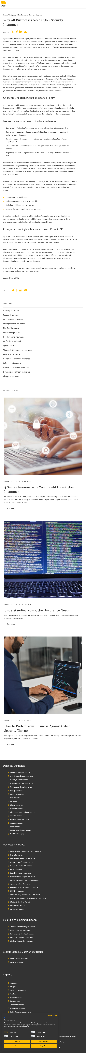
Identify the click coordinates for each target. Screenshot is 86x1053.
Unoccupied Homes (11, 310)
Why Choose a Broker (18, 990)
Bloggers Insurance (11, 376)
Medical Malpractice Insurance (21, 941)
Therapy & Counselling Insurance (22, 927)
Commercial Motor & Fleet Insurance (24, 888)
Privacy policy (52, 1015)
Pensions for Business (18, 906)
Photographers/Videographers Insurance (25, 851)
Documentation (16, 998)
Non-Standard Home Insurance (16, 367)
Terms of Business (17, 1005)
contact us (30, 271)
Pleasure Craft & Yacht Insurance (22, 812)
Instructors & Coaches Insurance (22, 934)
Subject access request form (20, 1012)
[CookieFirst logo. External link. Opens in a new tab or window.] (5, 1018)
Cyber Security (9, 345)
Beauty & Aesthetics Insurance (21, 938)
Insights (13, 987)
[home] (6, 4)
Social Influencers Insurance (20, 873)
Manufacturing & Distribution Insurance (25, 895)
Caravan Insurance (10, 315)
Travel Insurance (16, 816)
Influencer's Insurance (12, 363)
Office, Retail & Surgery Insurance (22, 877)
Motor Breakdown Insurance (20, 830)
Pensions (13, 801)
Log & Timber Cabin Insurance (21, 783)
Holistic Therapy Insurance (20, 930)
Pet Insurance (15, 827)
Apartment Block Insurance (20, 884)
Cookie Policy (59, 1042)
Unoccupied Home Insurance (21, 787)
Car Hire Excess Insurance (19, 820)
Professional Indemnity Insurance (22, 859)
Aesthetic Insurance (11, 354)
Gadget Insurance (16, 823)
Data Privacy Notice (17, 1008)
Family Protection (16, 791)
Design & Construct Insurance (21, 866)
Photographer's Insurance (14, 323)
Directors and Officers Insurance (16, 372)
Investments (14, 798)
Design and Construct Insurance (16, 359)
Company (13, 983)
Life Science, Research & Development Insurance (28, 898)
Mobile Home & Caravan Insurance (23, 952)
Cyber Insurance (16, 870)
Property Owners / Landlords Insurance (24, 880)
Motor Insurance (16, 805)
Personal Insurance (14, 765)
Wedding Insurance (17, 834)
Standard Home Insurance (20, 773)
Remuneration (15, 1001)
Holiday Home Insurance (13, 337)
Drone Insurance (16, 809)
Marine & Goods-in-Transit (20, 902)
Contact (13, 994)
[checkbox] (6, 1032)
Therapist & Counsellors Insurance (17, 350)
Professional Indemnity (12, 341)
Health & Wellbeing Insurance (20, 920)
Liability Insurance (17, 891)
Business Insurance (14, 844)
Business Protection (17, 909)
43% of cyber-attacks (43, 63)
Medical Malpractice (11, 332)
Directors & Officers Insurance (21, 862)
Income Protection (17, 794)
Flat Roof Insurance (11, 328)
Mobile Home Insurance (13, 319)
